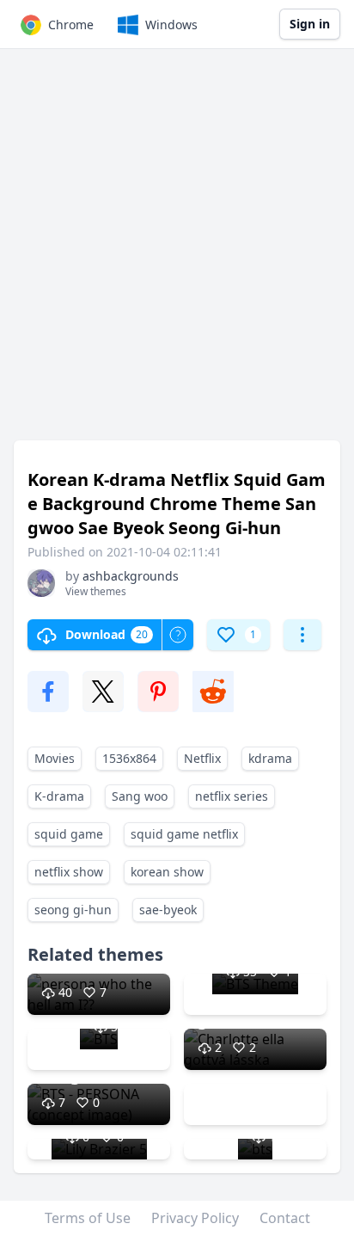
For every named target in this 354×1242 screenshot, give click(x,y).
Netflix (202, 758)
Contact (284, 1217)
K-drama (59, 796)
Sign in (310, 23)
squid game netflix (184, 834)
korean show (167, 872)
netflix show (68, 872)
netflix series (231, 796)
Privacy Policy (195, 1217)
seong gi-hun (73, 909)
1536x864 (129, 758)
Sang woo (140, 796)
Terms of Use (88, 1217)
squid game (68, 834)
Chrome (71, 24)
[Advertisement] (177, 253)
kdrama (270, 758)
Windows (171, 24)
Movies (54, 758)
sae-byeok (168, 909)
